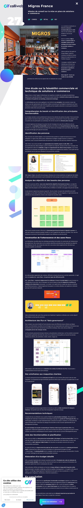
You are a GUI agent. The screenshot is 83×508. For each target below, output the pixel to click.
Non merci (7, 499)
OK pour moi (30, 499)
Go (41, 504)
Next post (81, 31)
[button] (3, 505)
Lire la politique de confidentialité (10, 494)
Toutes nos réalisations (49, 501)
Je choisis (18, 499)
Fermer (77, 3)
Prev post (2, 31)
